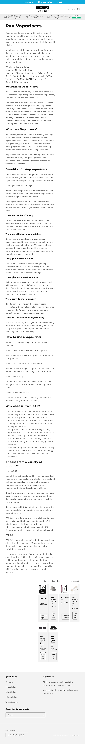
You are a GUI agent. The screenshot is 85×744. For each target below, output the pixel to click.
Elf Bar (13, 76)
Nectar (18, 70)
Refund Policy (11, 692)
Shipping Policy (11, 697)
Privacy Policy (11, 687)
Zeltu (19, 76)
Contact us (10, 682)
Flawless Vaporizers (62, 735)
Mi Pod (15, 82)
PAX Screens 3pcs (53, 599)
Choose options (44, 617)
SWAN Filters (32, 79)
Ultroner (20, 73)
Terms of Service (12, 702)
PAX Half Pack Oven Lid (53, 640)
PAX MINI (43, 599)
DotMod (20, 79)
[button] (6, 8)
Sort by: (47, 581)
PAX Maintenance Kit (75, 600)
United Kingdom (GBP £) (16, 735)
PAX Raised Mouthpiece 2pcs (42, 640)
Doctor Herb (29, 76)
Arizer (20, 67)
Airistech (40, 76)
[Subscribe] (42, 715)
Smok (27, 73)
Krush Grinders (39, 73)
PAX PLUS (65, 597)
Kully (25, 70)
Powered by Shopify (73, 735)
